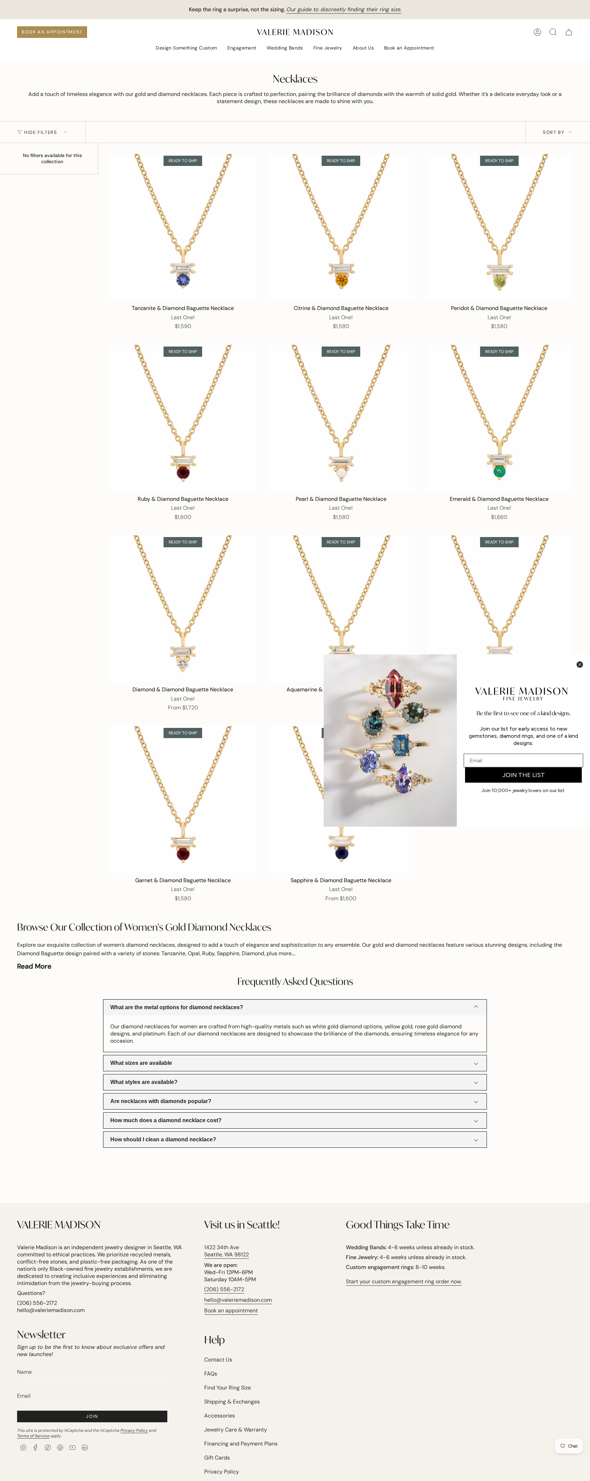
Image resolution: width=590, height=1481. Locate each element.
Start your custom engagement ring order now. (404, 1281)
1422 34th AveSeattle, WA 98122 (226, 1251)
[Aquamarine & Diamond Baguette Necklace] (341, 608)
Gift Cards (217, 1457)
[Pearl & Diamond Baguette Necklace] (341, 418)
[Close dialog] (579, 664)
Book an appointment (231, 1310)
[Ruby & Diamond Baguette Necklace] (182, 418)
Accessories (219, 1415)
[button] (186, 48)
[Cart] (569, 32)
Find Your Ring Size (227, 1387)
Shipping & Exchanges (232, 1401)
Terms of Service (33, 1436)
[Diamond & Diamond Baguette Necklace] (182, 608)
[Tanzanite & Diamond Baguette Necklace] (182, 227)
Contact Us (218, 1359)
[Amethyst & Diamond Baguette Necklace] (499, 608)
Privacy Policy (134, 1430)
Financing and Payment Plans (241, 1443)
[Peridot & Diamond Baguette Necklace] (499, 227)
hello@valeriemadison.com (238, 1299)
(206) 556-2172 (224, 1289)
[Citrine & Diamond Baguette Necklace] (341, 227)
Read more (34, 966)
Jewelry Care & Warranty (235, 1429)
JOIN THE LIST (523, 775)
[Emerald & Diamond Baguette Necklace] (499, 418)
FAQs (210, 1373)
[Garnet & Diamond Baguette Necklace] (182, 799)
